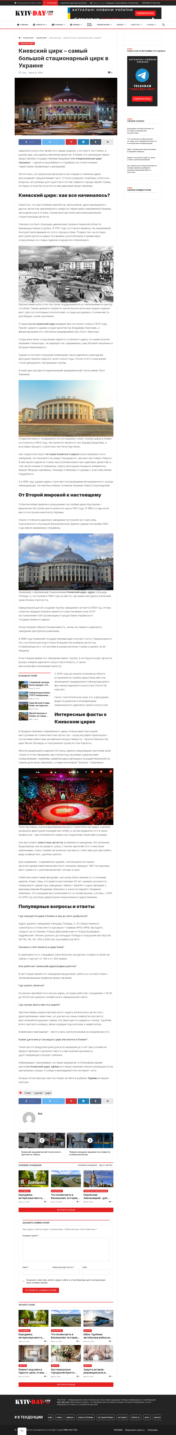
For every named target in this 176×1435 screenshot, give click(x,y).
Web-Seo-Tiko (70, 1430)
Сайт (84, 1267)
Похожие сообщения (87, 1165)
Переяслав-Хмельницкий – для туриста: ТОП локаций (97, 1196)
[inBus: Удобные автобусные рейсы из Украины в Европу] (98, 1318)
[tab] (87, 1165)
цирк (48, 1092)
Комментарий (31, 1235)
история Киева (86, 1417)
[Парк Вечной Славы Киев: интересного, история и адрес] (23, 706)
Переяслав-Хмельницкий (96, 1191)
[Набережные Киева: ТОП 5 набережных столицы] (23, 696)
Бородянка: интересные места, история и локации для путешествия (33, 1196)
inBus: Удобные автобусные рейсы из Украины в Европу (96, 1336)
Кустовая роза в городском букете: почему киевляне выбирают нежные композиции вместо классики (63, 1371)
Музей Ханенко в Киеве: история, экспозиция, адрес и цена (39, 714)
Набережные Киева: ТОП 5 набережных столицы (39, 694)
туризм (37, 1092)
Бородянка (25, 1191)
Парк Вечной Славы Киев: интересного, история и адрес (39, 704)
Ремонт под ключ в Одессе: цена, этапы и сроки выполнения (32, 1371)
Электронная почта (63, 1267)
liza (40, 1113)
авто (127, 1417)
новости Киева (66, 1417)
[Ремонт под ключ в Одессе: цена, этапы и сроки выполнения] (33, 1353)
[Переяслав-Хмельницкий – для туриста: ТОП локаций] (98, 1178)
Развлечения (28, 38)
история (103, 1417)
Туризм (92, 1078)
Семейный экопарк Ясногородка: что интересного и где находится (39, 683)
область (116, 1417)
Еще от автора (105, 1165)
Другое (88, 1330)
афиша (50, 1417)
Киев (28, 1092)
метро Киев (141, 1417)
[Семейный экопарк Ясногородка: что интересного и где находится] (23, 685)
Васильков (57, 1191)
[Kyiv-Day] (35, 13)
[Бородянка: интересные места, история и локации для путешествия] (33, 1178)
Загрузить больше (66, 1210)
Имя (26, 1267)
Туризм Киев (41, 38)
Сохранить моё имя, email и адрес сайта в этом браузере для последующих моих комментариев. (66, 1281)
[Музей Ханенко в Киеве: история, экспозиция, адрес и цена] (23, 716)
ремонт (156, 1417)
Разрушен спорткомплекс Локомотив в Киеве (95, 3)
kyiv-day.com (63, 1402)
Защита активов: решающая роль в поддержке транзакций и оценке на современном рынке (98, 1371)
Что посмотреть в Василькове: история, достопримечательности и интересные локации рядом (66, 1196)
